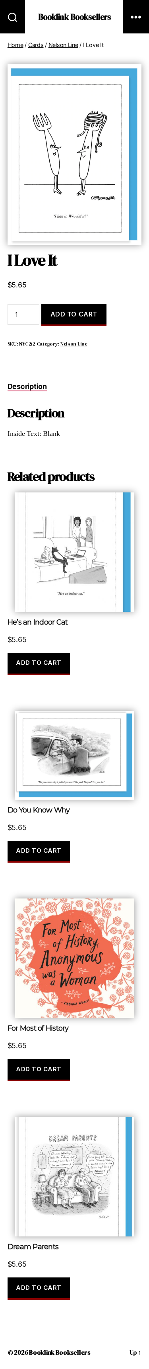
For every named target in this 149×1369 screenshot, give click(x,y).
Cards (36, 44)
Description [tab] (27, 386)
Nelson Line (63, 44)
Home (15, 44)
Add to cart (73, 314)
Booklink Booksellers (74, 17)
